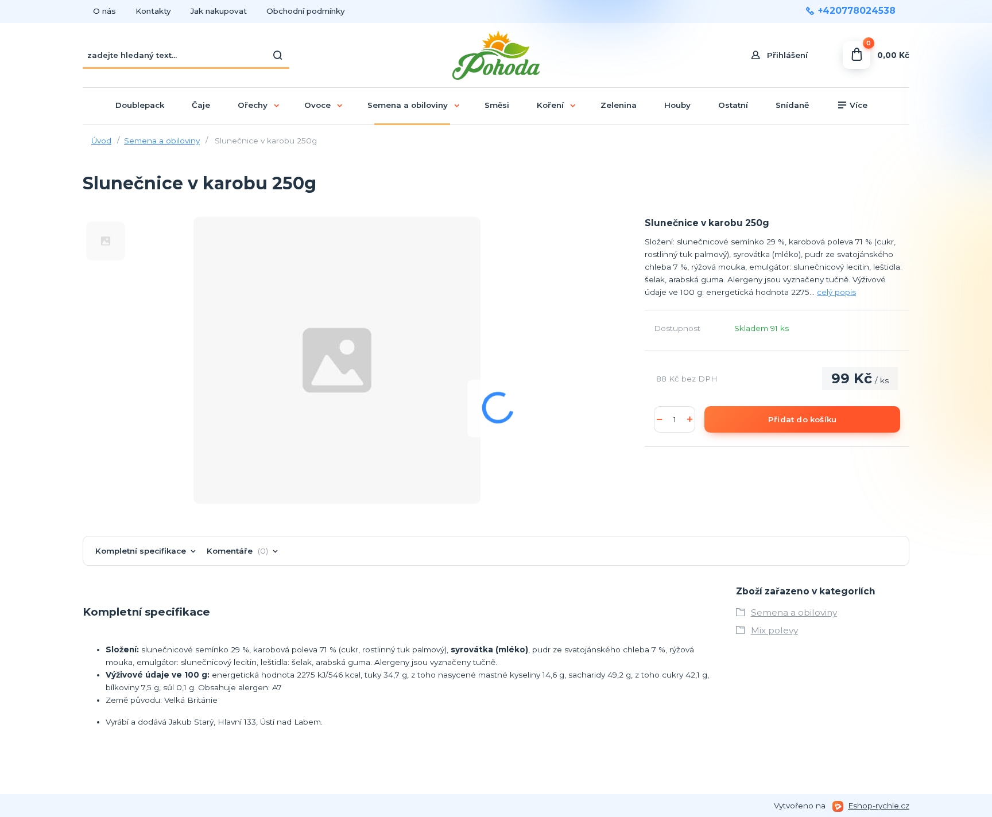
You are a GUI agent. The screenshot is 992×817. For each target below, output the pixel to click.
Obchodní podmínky (305, 10)
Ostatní (733, 105)
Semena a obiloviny (407, 105)
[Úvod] (496, 55)
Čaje (201, 105)
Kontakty (153, 10)
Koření (550, 105)
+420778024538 (857, 11)
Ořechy (253, 105)
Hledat (277, 55)
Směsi (497, 105)
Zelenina (618, 105)
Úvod (101, 140)
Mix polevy (774, 630)
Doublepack (139, 105)
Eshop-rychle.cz (878, 805)
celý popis (836, 292)
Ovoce (317, 105)
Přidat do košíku (802, 419)
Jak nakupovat (219, 10)
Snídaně (792, 105)
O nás (104, 10)
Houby (677, 105)
